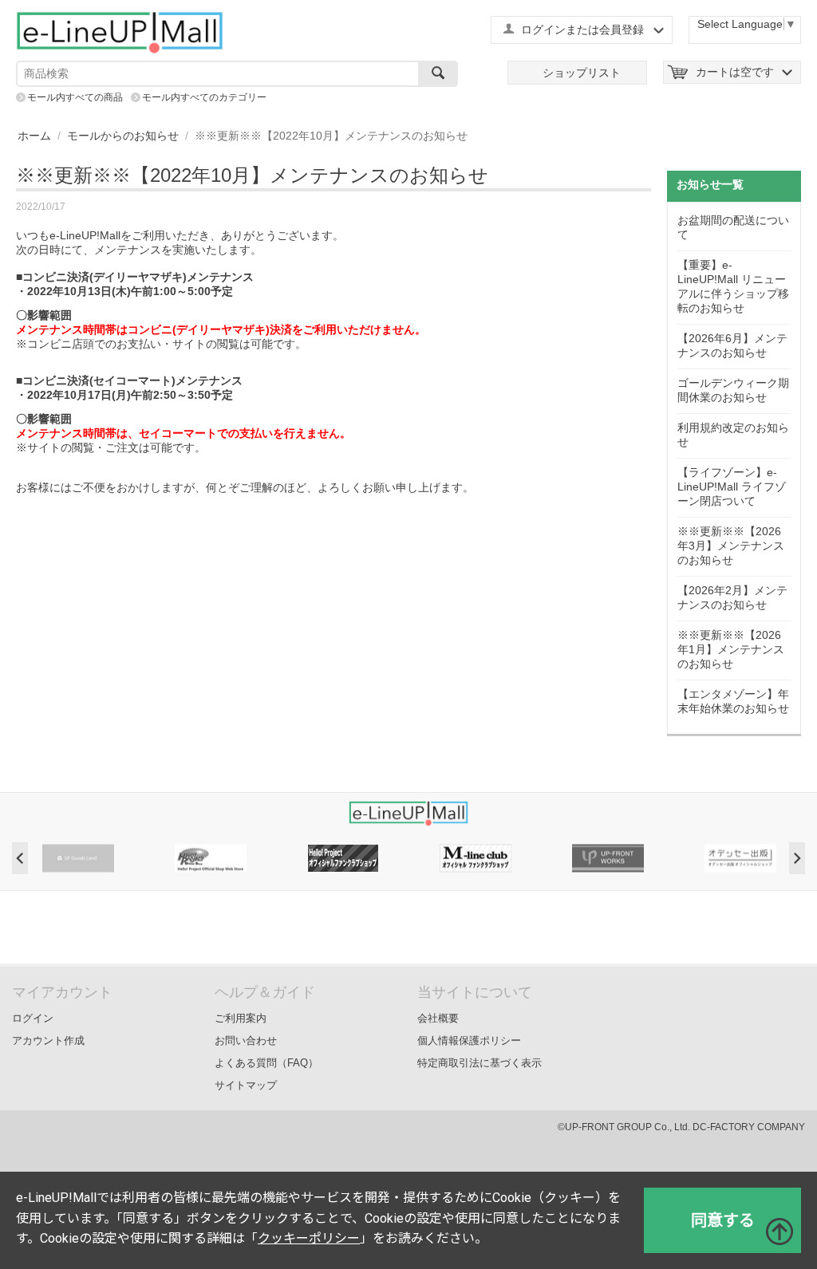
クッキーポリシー (309, 1238)
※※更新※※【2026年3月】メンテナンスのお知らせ (730, 545)
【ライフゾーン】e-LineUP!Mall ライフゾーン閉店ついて (731, 486)
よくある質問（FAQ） (266, 1063)
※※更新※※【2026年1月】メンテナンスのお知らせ (730, 649)
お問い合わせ (246, 1040)
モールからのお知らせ (123, 135)
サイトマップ (246, 1085)
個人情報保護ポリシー (469, 1040)
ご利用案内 (240, 1018)
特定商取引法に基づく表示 (479, 1063)
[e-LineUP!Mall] (119, 32)
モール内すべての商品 (75, 97)
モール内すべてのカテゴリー (204, 97)
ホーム (34, 135)
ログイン (32, 1018)
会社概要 (438, 1018)
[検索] (438, 74)
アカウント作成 (48, 1040)
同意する (723, 1220)
